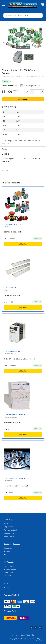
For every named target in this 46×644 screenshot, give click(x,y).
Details (4, 149)
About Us (7, 523)
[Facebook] (31, 627)
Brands (6, 587)
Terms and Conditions (18, 635)
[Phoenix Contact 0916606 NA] (17, 57)
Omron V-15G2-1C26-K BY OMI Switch (16, 486)
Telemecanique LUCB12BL (12, 422)
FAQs (6, 554)
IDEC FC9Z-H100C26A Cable (13, 232)
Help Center (8, 527)
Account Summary (11, 569)
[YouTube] (40, 627)
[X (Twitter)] (36, 627)
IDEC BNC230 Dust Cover (12, 295)
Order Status (9, 572)
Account (7, 551)
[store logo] (23, 5)
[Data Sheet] (21, 86)
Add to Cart (23, 244)
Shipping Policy (9, 533)
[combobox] (23, 15)
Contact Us (8, 548)
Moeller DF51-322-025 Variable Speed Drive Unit (19, 359)
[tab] (23, 148)
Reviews (5, 170)
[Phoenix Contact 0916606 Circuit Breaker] (28, 57)
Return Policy (9, 536)
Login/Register (9, 566)
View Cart (7, 576)
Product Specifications (32, 85)
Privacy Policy (30, 635)
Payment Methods (10, 530)
